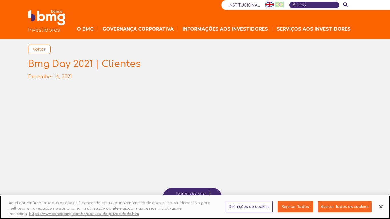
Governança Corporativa (138, 29)
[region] (195, 207)
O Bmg (85, 29)
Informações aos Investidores (225, 29)
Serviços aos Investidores (314, 29)
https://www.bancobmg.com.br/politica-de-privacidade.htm (84, 214)
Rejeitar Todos (295, 207)
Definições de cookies (249, 207)
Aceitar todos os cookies (345, 207)
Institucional (244, 5)
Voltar (39, 49)
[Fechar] (381, 206)
